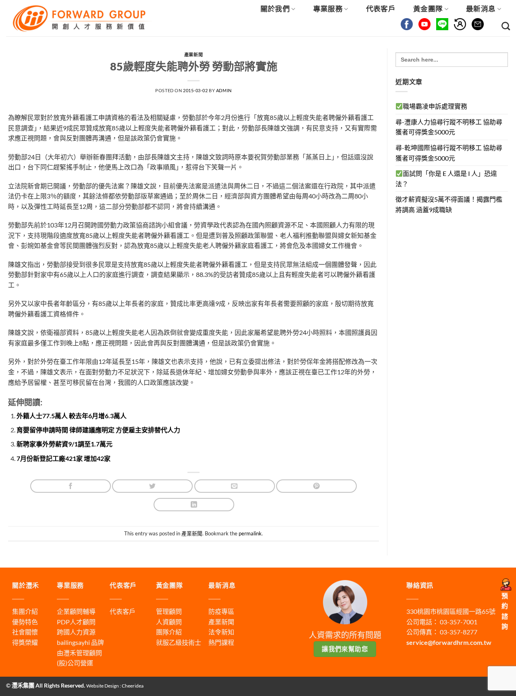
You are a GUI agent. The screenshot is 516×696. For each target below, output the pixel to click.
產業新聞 (193, 54)
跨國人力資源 (76, 632)
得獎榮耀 (25, 642)
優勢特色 (25, 622)
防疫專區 (221, 611)
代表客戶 (380, 8)
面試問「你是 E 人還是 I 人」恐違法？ (446, 178)
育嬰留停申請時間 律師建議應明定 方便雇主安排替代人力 (98, 430)
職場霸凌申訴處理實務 (435, 106)
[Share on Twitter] (152, 486)
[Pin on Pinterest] (316, 486)
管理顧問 (169, 611)
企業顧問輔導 (76, 611)
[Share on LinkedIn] (194, 504)
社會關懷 (25, 632)
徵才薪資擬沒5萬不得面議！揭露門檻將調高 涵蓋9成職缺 (448, 204)
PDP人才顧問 (76, 622)
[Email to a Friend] (234, 486)
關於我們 (275, 8)
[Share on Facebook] (70, 486)
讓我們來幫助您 (345, 649)
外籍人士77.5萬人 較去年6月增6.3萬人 (72, 415)
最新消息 (480, 8)
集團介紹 (25, 611)
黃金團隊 (428, 8)
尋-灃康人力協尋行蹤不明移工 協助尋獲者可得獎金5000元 (448, 127)
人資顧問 (169, 622)
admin (224, 90)
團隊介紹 (169, 632)
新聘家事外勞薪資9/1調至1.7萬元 (64, 444)
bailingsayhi (73, 642)
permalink (250, 533)
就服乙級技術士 (178, 642)
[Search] (505, 26)
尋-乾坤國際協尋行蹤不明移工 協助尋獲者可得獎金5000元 (448, 153)
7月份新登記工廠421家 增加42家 (63, 458)
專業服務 (328, 8)
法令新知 (221, 632)
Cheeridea (133, 686)
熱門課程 (221, 642)
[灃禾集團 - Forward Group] (81, 17)
